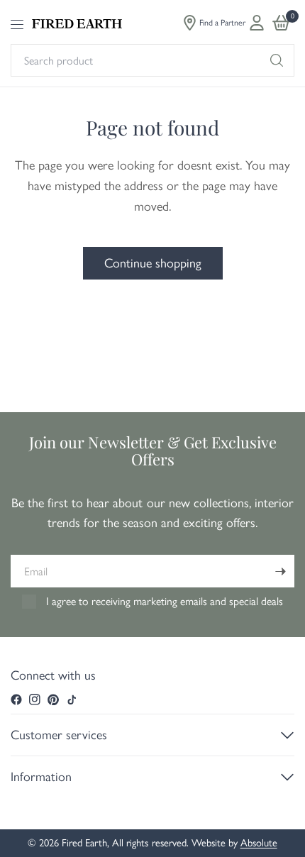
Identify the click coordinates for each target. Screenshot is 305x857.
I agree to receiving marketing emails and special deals (164, 601)
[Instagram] (34, 699)
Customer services (59, 735)
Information (41, 777)
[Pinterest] (53, 699)
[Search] (276, 60)
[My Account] (256, 23)
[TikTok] (71, 699)
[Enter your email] (280, 571)
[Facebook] (16, 699)
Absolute (258, 842)
